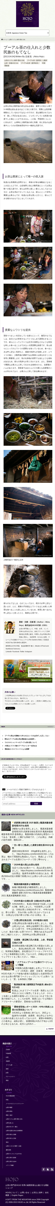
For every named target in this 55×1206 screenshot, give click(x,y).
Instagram (28, 652)
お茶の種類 (9, 1107)
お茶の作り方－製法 (11, 1126)
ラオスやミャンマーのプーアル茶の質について (21, 742)
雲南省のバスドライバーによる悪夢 (17, 749)
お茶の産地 (9, 1111)
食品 (7, 1142)
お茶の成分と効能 (11, 1134)
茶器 (7, 1080)
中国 (43, 63)
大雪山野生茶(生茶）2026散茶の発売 (31, 920)
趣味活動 (8, 1150)
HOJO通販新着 (10, 1096)
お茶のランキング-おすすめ (14, 1153)
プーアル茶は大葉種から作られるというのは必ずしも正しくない (27, 736)
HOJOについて (12, 1192)
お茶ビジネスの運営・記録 (13, 1146)
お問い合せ (24, 1192)
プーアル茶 (9, 1065)
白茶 (7, 1072)
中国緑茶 (8, 1053)
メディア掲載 (10, 1165)
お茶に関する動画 (11, 1157)
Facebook (15, 652)
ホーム (5, 39)
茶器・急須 (9, 1115)
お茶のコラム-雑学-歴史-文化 (14, 60)
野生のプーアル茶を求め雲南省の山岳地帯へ (20, 739)
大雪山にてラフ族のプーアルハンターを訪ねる (21, 746)
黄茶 (7, 1069)
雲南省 (6, 66)
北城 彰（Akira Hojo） (35, 56)
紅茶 (7, 1057)
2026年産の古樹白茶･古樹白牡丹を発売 (32, 901)
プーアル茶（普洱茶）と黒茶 (37, 60)
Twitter (22, 652)
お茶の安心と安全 (11, 1138)
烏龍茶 (8, 1061)
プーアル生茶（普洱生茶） (30, 63)
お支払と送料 (37, 1192)
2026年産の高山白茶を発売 (26, 865)
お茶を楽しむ (10, 1123)
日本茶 (8, 1049)
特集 (7, 1099)
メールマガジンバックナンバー (15, 1103)
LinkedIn (9, 652)
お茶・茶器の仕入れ (11, 63)
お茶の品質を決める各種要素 (14, 1130)
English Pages (17, 1195)
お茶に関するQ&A (11, 1161)
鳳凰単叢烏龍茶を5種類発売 (27, 884)
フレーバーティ (10, 1076)
